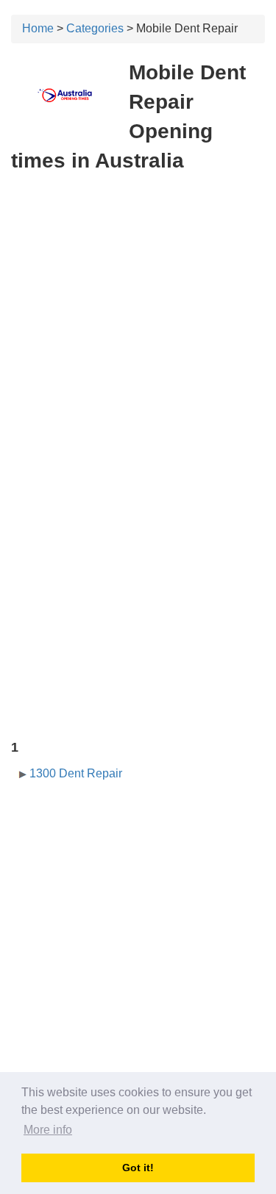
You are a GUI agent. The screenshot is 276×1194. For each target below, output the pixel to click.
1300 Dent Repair (75, 773)
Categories (95, 28)
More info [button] (48, 1129)
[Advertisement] (138, 327)
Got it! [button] (138, 1167)
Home (38, 28)
